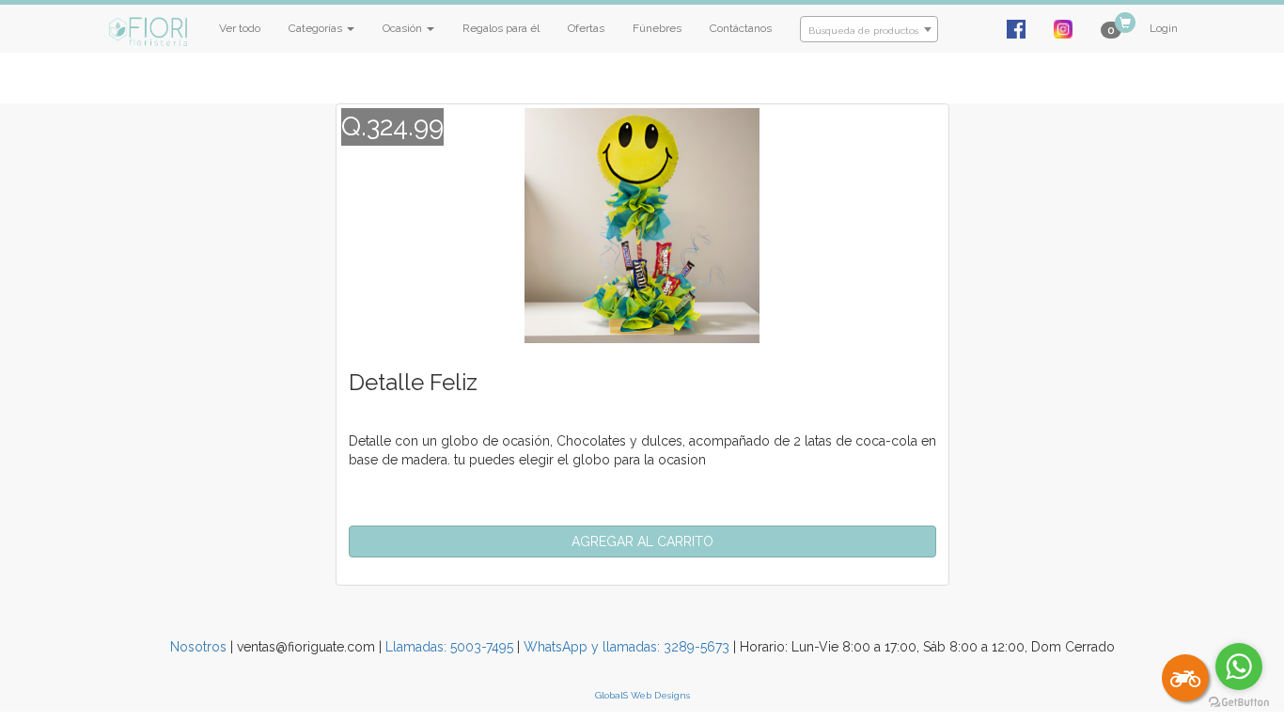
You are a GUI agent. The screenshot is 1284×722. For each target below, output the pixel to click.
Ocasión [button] (404, 28)
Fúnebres (657, 28)
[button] (642, 541)
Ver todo (239, 28)
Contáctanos (741, 28)
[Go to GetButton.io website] (1239, 703)
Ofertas (586, 28)
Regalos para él (501, 28)
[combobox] (869, 29)
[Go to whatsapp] (1238, 666)
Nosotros (198, 646)
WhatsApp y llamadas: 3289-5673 (626, 646)
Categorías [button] (317, 28)
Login (1164, 28)
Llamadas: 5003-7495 (449, 646)
